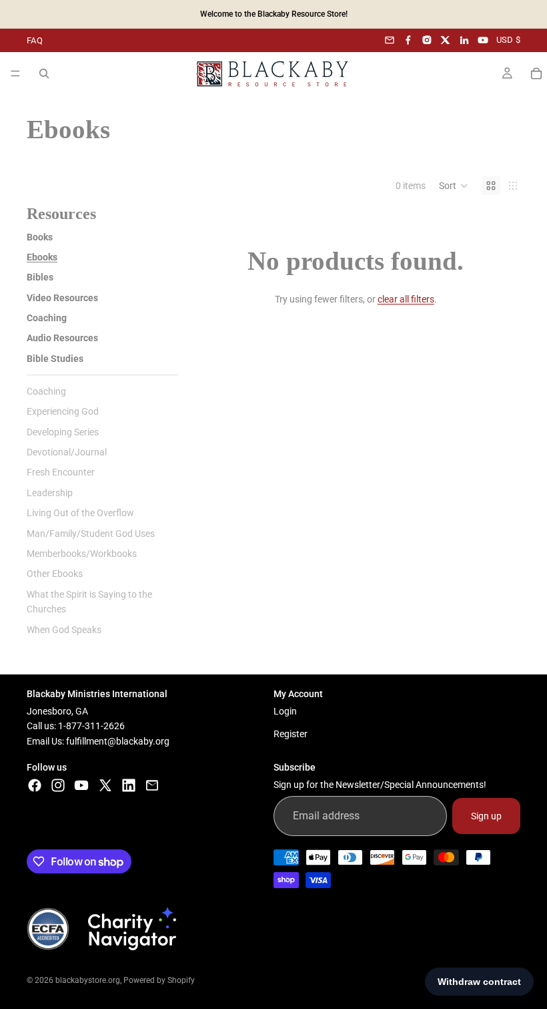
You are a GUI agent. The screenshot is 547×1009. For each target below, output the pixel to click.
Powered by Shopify (159, 980)
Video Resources (62, 297)
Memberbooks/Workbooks (82, 553)
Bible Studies (55, 358)
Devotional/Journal (67, 452)
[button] (453, 185)
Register (291, 734)
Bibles (40, 277)
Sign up (486, 816)
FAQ (35, 40)
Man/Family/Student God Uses (91, 533)
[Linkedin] (129, 785)
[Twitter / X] (445, 40)
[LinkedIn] (464, 40)
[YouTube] (483, 40)
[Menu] (15, 73)
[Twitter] (105, 785)
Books (40, 237)
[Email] (389, 40)
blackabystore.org (87, 980)
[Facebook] (408, 40)
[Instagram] (427, 40)
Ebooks (42, 257)
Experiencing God (63, 411)
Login (285, 711)
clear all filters (406, 299)
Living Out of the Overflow (80, 513)
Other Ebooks (55, 573)
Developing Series (63, 432)
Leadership (50, 492)
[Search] (44, 73)
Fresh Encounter (61, 472)
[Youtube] (81, 785)
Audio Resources (62, 338)
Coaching (47, 318)
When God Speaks (64, 629)
